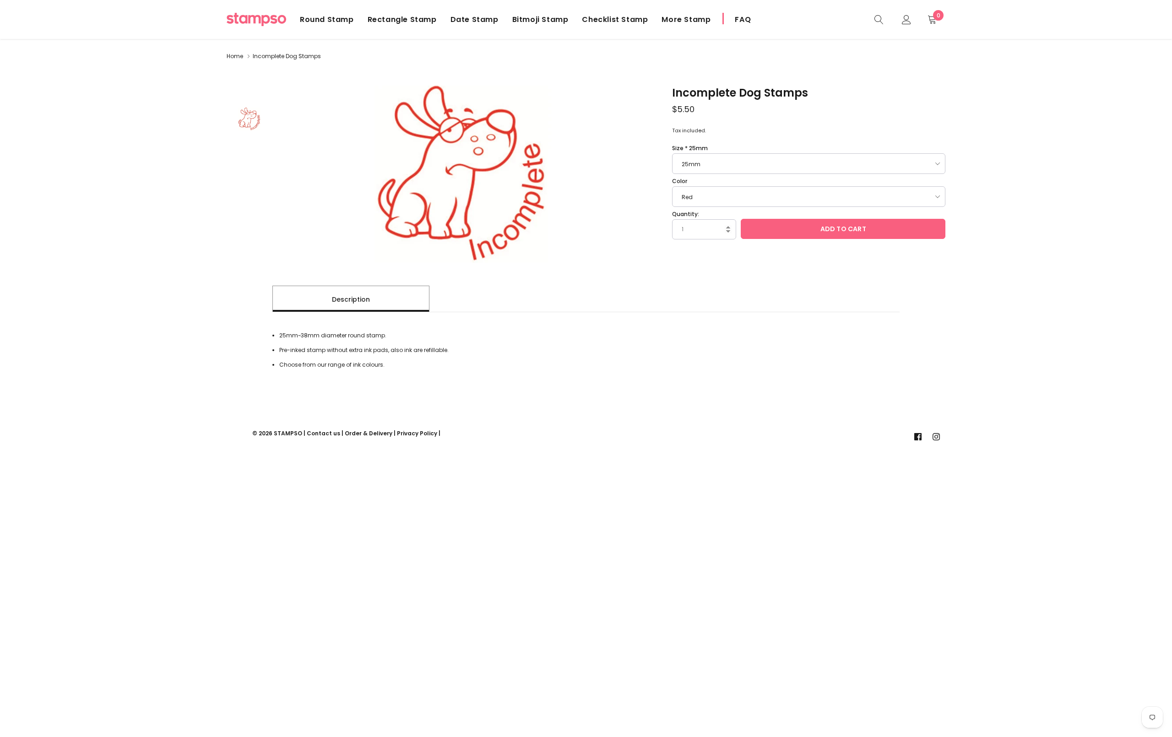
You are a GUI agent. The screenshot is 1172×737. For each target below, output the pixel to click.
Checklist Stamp (615, 19)
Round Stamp (327, 19)
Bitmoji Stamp (540, 19)
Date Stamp (474, 19)
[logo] (256, 19)
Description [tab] (351, 299)
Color (679, 181)
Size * (690, 148)
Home (235, 56)
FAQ (743, 19)
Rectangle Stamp (402, 19)
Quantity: (685, 214)
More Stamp (686, 19)
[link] (879, 19)
